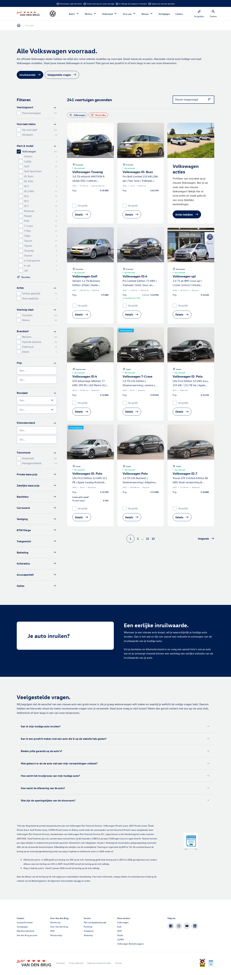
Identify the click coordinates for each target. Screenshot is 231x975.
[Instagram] (178, 926)
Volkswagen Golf (84, 276)
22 (153, 538)
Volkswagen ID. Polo (188, 376)
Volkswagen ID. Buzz (138, 172)
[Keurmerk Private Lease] (210, 963)
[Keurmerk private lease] (190, 841)
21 (147, 538)
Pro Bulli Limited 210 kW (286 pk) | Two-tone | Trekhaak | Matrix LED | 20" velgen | (140, 181)
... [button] (142, 538)
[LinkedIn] (194, 926)
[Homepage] (19, 25)
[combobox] (37, 370)
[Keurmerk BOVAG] (202, 963)
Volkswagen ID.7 (185, 473)
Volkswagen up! (184, 276)
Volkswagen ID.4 (135, 276)
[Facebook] (170, 926)
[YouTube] (186, 926)
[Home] (28, 13)
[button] (206, 539)
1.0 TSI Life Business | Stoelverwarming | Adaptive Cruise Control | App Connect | (140, 482)
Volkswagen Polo (135, 473)
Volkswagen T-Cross (137, 376)
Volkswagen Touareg (87, 172)
